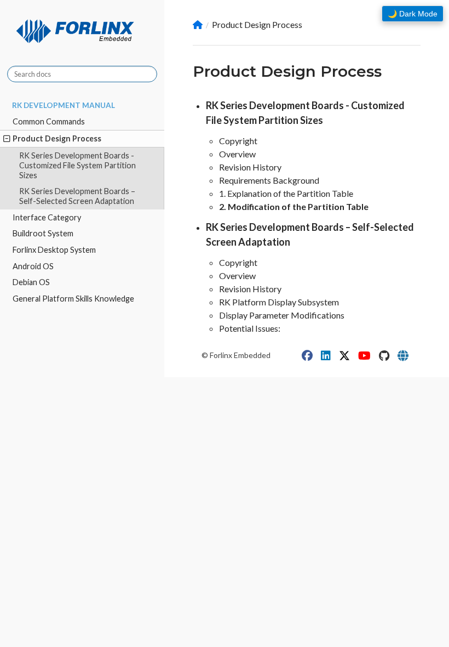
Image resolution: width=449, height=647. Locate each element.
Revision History (250, 167)
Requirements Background (269, 180)
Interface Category (47, 217)
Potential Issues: (249, 328)
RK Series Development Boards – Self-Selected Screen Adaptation (77, 196)
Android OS (33, 266)
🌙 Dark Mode (413, 13)
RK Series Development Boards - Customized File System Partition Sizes (77, 165)
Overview (237, 154)
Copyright (238, 140)
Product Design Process (57, 138)
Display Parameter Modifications (281, 315)
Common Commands (49, 121)
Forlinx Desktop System (54, 249)
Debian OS (31, 282)
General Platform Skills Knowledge (73, 298)
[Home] (198, 24)
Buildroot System (43, 233)
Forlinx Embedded (240, 355)
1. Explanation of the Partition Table (286, 193)
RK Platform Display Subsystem (279, 302)
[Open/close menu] (6, 139)
